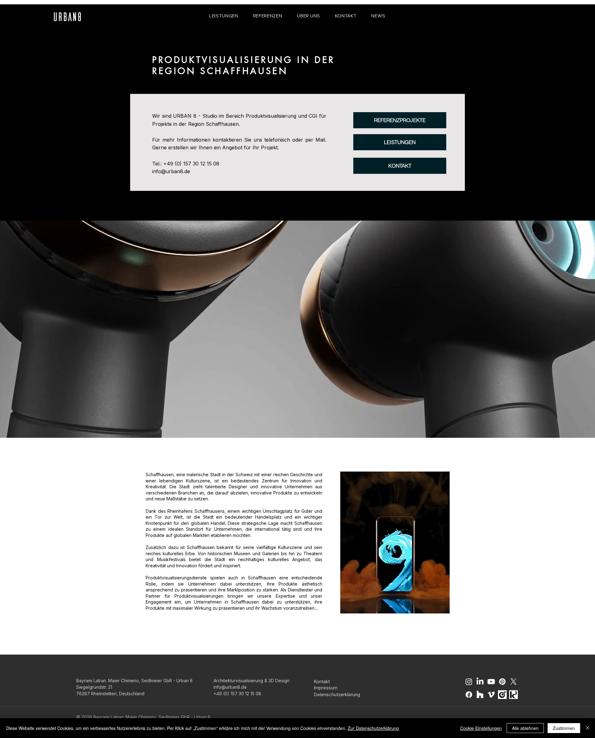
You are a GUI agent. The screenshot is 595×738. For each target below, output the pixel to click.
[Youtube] (491, 681)
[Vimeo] (491, 694)
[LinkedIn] (480, 681)
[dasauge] (502, 694)
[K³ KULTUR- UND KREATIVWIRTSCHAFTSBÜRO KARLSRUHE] (513, 694)
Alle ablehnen (525, 728)
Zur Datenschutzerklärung (373, 728)
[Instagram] (469, 681)
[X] (513, 681)
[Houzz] (480, 694)
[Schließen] (587, 728)
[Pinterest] (502, 681)
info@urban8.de (171, 171)
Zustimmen (564, 728)
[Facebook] (469, 694)
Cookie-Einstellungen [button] (481, 728)
